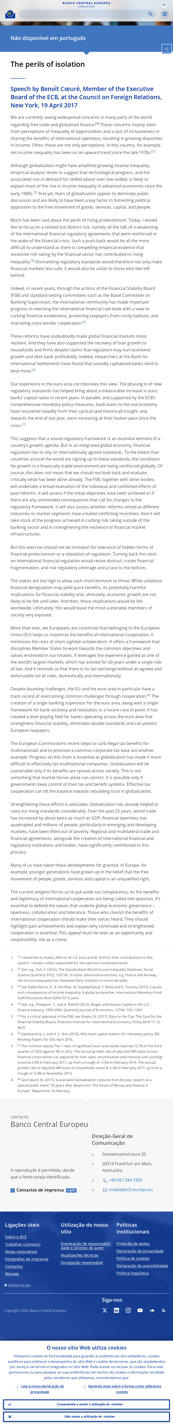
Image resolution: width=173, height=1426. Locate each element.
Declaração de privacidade (140, 1251)
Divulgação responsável (82, 1263)
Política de (133, 1259)
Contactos (14, 1267)
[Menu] (164, 14)
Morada (12, 1274)
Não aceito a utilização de (90, 1416)
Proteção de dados (133, 1244)
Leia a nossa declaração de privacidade (42, 1389)
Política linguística (132, 1273)
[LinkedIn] (116, 1310)
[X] (105, 1310)
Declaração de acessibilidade (142, 1266)
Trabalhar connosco (23, 1245)
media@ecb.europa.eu (131, 1190)
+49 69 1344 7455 (125, 1180)
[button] (164, 5)
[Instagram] (128, 1310)
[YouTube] (140, 1310)
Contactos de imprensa (40, 1190)
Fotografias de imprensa (26, 1259)
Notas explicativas (21, 1252)
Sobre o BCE (16, 1237)
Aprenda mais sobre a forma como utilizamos (124, 1389)
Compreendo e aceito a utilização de (90, 1404)
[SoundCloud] (152, 1310)
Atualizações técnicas (80, 1255)
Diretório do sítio (19, 1285)
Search (150, 13)
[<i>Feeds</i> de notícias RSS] (164, 1310)
